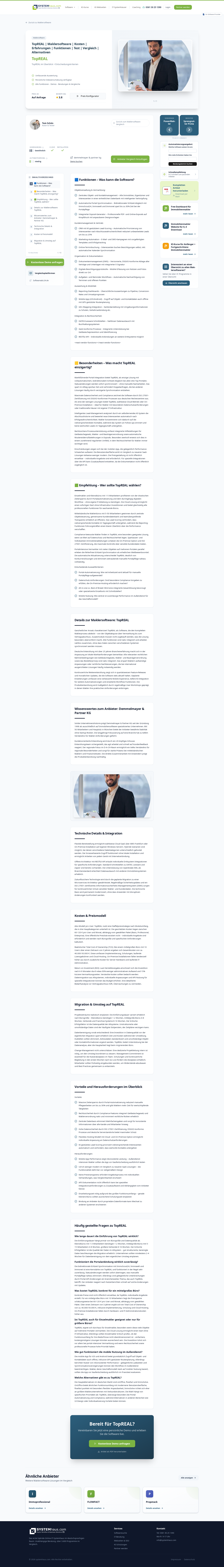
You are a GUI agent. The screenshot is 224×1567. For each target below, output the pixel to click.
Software (69, 7)
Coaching (136, 7)
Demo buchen (76, 161)
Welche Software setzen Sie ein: (181, 147)
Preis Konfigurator (90, 96)
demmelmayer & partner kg (87, 157)
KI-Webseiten (100, 7)
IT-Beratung (119, 1537)
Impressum (176, 1559)
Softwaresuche (120, 1533)
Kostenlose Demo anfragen (47, 262)
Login (168, 7)
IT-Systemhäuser (119, 7)
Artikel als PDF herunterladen (113, 1451)
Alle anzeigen (187, 1477)
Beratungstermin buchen (182, 164)
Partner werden (183, 7)
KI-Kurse (85, 7)
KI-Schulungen (120, 1544)
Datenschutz (189, 1559)
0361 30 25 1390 (153, 7)
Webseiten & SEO (121, 1540)
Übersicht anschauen (177, 283)
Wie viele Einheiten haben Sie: (180, 155)
